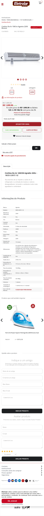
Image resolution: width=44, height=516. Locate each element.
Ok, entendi (12, 501)
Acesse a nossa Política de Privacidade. (12, 504)
